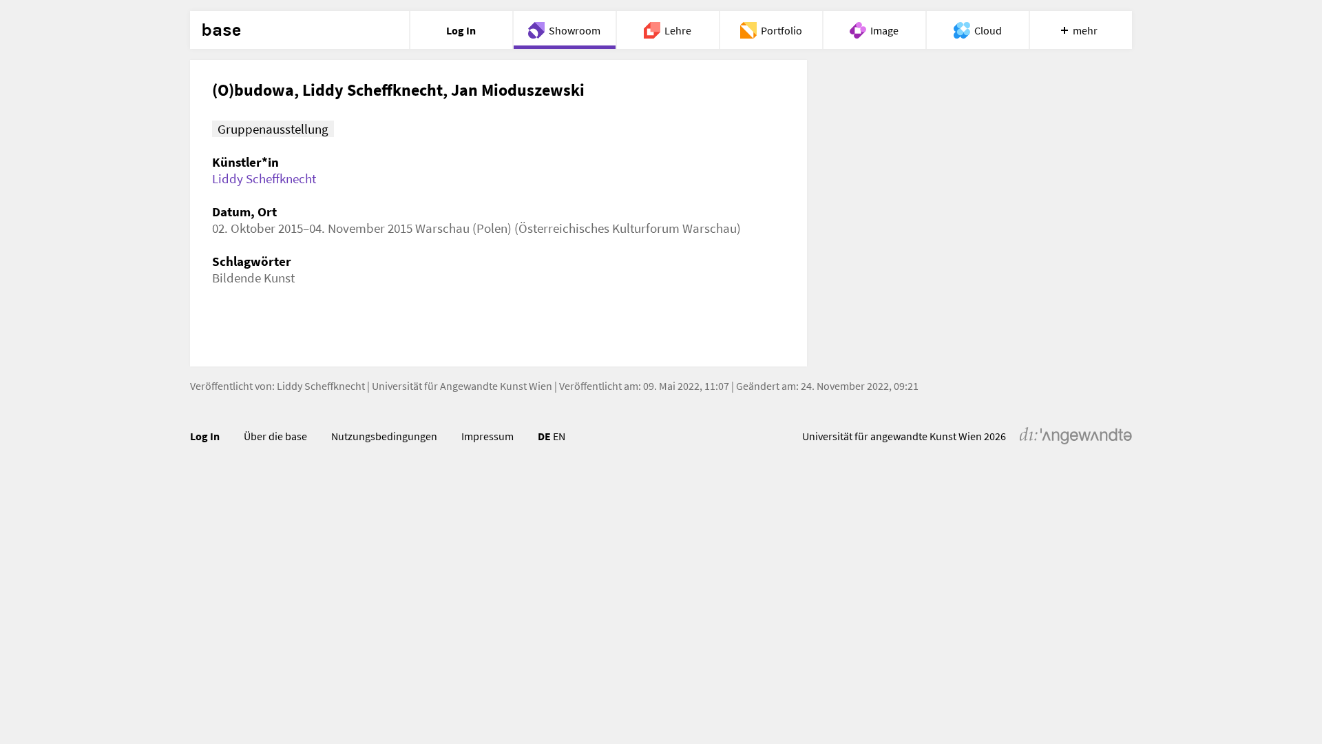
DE (544, 436)
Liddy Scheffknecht (264, 178)
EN (559, 436)
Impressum (487, 436)
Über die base (275, 436)
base (221, 30)
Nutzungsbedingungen (384, 436)
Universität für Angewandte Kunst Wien (462, 386)
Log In (205, 436)
